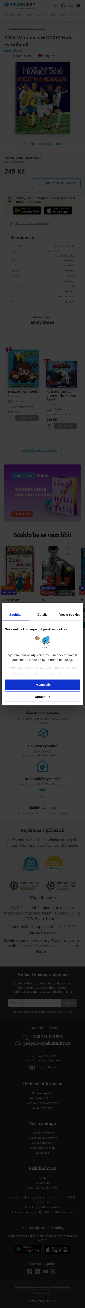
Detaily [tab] (42, 614)
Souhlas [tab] (15, 614)
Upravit (40, 696)
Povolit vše (43, 684)
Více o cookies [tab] (69, 614)
